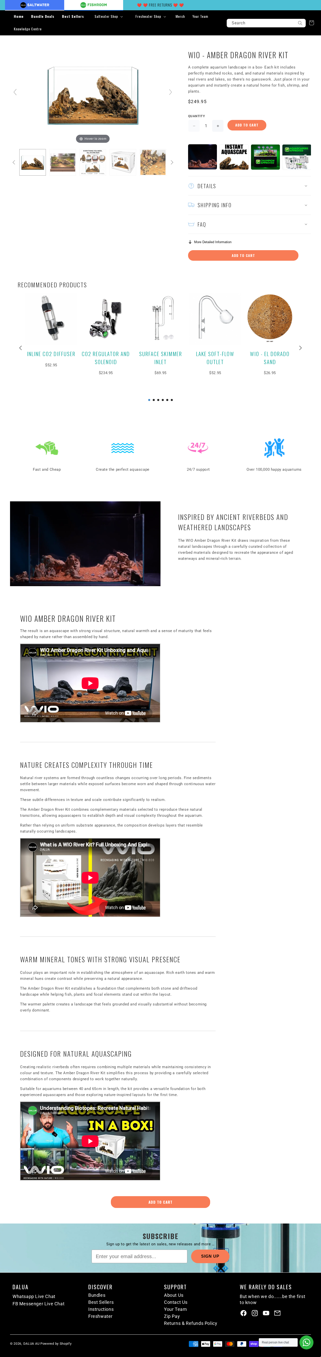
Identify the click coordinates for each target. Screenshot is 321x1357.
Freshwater (100, 1316)
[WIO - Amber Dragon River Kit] (32, 162)
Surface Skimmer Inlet (160, 358)
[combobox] (266, 23)
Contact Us (176, 1302)
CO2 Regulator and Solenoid (106, 358)
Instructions (101, 1309)
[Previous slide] (15, 92)
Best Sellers (73, 16)
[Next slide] (171, 92)
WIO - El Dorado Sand (270, 358)
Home (19, 16)
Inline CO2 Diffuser (51, 354)
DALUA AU (31, 1343)
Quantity (196, 116)
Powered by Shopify (56, 1343)
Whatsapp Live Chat (34, 1296)
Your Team (175, 1309)
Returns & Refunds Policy (190, 1323)
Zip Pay (172, 1316)
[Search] (300, 23)
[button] (108, 16)
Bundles (96, 1295)
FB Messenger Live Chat (38, 1303)
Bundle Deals (42, 16)
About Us (174, 1295)
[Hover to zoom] (93, 94)
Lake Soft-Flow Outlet (215, 358)
